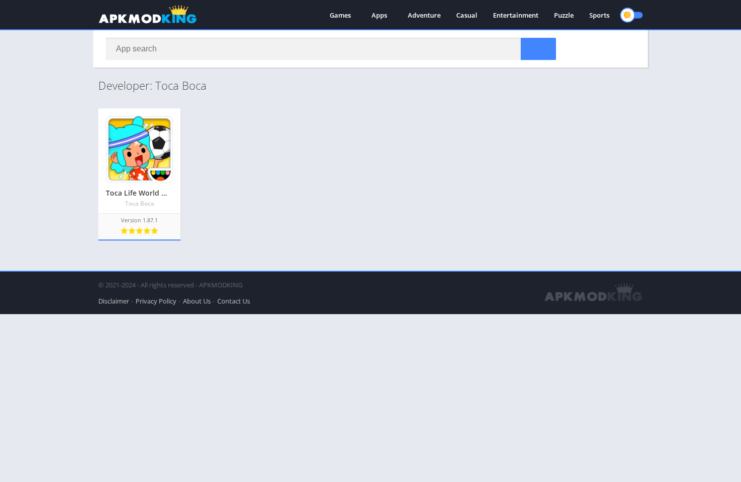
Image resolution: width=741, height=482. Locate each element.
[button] (538, 49)
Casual (466, 15)
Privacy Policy (156, 301)
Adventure (424, 15)
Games (340, 15)
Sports (599, 15)
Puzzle (564, 15)
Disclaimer (113, 301)
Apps (379, 15)
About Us (197, 301)
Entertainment (515, 15)
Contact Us (233, 301)
